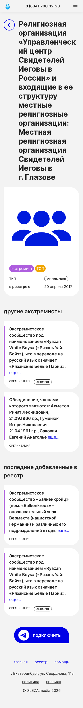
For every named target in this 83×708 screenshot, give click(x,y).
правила (53, 681)
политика (30, 681)
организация (56, 278)
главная (21, 661)
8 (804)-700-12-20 (43, 6)
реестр (41, 661)
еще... (15, 372)
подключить (47, 635)
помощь (61, 661)
